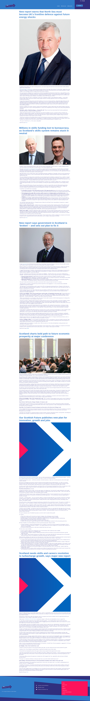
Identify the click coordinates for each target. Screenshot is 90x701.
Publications (64, 690)
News (63, 686)
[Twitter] (82, 0)
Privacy (63, 693)
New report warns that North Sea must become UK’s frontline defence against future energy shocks (44, 14)
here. (26, 122)
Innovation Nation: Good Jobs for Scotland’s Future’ (29, 477)
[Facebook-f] (80, 0)
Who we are (63, 6)
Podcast (63, 688)
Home (58, 6)
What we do (69, 6)
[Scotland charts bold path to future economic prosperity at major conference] (45, 355)
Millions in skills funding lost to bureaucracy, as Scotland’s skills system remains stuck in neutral (44, 131)
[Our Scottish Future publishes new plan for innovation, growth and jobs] (45, 449)
